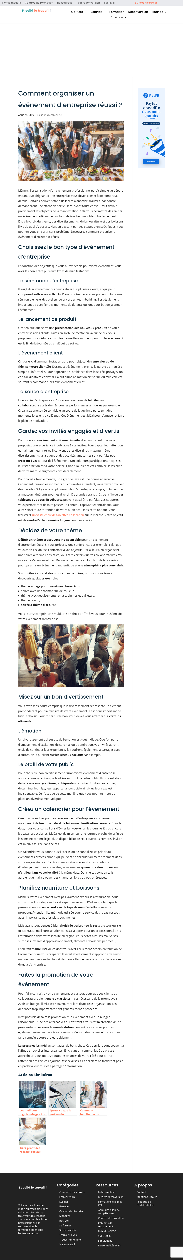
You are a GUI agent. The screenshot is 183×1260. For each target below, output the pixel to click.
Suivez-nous (144, 2)
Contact (141, 1192)
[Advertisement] (91, 51)
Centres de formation (39, 2)
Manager (64, 1216)
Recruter (64, 1220)
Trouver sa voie (68, 1235)
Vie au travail (67, 1244)
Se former (65, 1225)
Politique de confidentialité (145, 1203)
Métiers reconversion (110, 1197)
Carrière (77, 12)
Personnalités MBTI (109, 1245)
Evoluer (63, 1201)
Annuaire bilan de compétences (109, 1211)
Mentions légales (147, 1197)
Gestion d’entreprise (71, 1211)
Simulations (105, 1240)
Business (117, 17)
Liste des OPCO (107, 1231)
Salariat (96, 12)
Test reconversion (88, 2)
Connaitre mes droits (72, 1192)
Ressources (64, 2)
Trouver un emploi (70, 1239)
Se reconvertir (67, 1230)
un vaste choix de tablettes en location (58, 515)
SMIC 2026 (104, 1236)
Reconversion (138, 12)
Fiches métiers (11, 2)
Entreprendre (67, 1197)
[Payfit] (151, 167)
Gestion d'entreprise (49, 115)
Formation (116, 12)
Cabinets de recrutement (105, 1224)
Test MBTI (110, 2)
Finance (157, 12)
